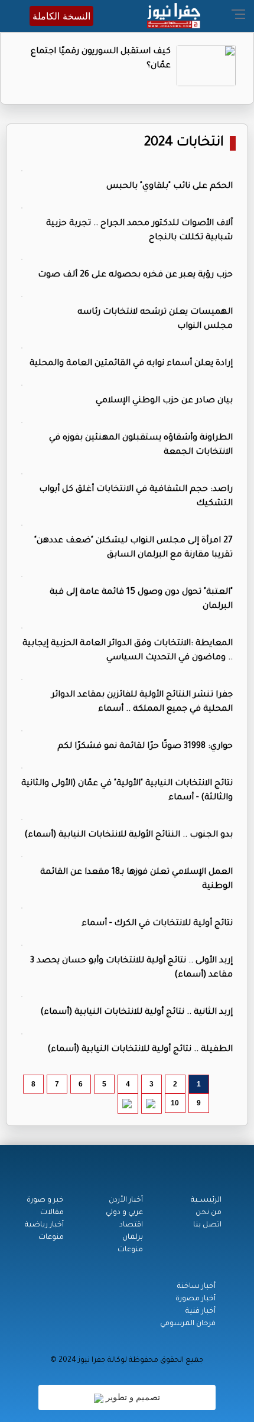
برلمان (132, 1238)
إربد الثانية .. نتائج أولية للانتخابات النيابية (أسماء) (136, 1012)
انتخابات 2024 (184, 143)
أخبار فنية (200, 1311)
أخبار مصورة (195, 1299)
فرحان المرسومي (188, 1324)
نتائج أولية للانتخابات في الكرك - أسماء (157, 924)
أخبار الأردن (126, 1200)
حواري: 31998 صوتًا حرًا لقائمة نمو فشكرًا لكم (145, 746)
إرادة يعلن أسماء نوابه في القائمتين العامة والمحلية (131, 364)
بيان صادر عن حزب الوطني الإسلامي (164, 401)
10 (175, 1103)
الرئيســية (206, 1200)
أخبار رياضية (44, 1225)
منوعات (130, 1250)
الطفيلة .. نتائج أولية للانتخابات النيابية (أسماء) (140, 1050)
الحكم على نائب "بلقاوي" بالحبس (169, 186)
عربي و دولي (124, 1213)
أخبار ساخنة (196, 1287)
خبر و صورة (45, 1200)
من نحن (209, 1213)
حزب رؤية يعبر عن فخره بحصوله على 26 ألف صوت (135, 275)
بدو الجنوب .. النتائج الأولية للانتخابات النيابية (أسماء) (128, 835)
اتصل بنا (207, 1225)
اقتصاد (131, 1225)
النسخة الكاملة (61, 16)
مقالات (52, 1213)
